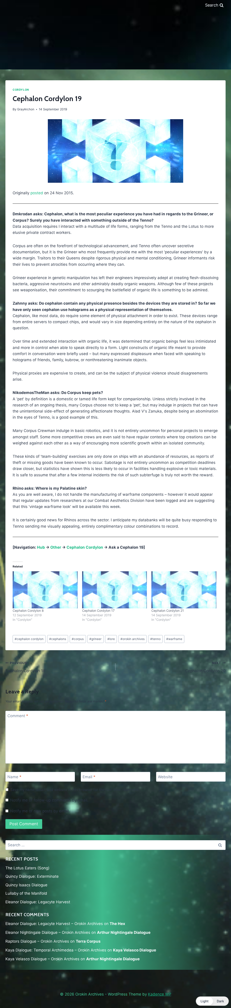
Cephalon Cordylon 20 (205, 667)
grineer (95, 639)
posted (36, 193)
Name (14, 777)
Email (89, 777)
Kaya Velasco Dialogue (134, 950)
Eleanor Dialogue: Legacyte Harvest (37, 902)
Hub (41, 547)
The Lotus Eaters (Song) (27, 868)
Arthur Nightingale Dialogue (123, 932)
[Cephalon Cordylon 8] (45, 589)
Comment (17, 716)
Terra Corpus (88, 941)
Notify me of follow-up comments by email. (49, 800)
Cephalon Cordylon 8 (28, 610)
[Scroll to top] (217, 993)
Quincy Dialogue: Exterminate (32, 876)
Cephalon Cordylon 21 (167, 610)
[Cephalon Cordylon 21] (183, 589)
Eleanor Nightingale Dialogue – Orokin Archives (47, 932)
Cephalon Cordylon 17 (98, 610)
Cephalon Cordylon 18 (25, 667)
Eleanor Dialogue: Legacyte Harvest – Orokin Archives (54, 923)
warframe (174, 639)
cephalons (57, 639)
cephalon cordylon (29, 639)
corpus (78, 639)
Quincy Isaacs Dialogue (26, 885)
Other (55, 547)
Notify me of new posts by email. (40, 811)
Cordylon (21, 89)
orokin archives (132, 639)
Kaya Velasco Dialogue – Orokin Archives (42, 959)
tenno (155, 639)
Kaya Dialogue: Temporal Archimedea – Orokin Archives (55, 950)
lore (111, 639)
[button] (212, 1001)
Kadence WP (159, 994)
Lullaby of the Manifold (26, 893)
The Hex (117, 923)
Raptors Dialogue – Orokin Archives (37, 941)
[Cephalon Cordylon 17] (114, 589)
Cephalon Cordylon (85, 547)
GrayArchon (25, 109)
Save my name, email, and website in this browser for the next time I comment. (75, 789)
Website (165, 777)
